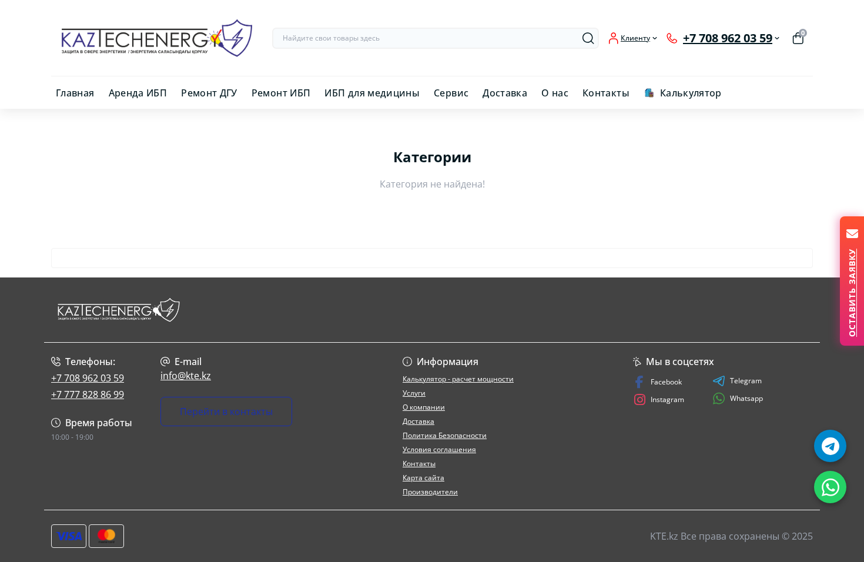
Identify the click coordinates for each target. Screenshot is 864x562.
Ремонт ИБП (281, 92)
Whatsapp (746, 398)
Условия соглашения (439, 449)
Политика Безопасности (445, 435)
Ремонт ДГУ (209, 92)
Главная (75, 92)
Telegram (746, 381)
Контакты (605, 92)
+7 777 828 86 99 (87, 394)
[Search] (588, 38)
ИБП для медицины (372, 92)
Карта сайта (423, 478)
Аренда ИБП (138, 92)
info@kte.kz (185, 375)
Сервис (451, 92)
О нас (554, 92)
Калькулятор (691, 92)
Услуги (414, 393)
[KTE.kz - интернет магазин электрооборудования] (238, 310)
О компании (424, 407)
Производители (430, 492)
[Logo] (157, 37)
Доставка (505, 92)
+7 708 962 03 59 (87, 378)
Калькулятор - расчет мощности (458, 379)
